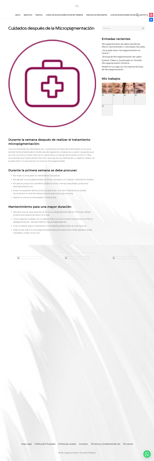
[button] (137, 15)
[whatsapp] (29, 347)
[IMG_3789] (107, 88)
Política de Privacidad (45, 444)
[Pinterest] (151, 14)
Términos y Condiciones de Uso (105, 444)
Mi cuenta (128, 444)
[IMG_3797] (107, 99)
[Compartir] (151, 19)
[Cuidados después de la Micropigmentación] (52, 41)
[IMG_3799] (118, 99)
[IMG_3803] (107, 110)
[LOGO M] (77, 6)
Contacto (83, 444)
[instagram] (125, 347)
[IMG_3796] (140, 88)
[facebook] (77, 347)
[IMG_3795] (129, 88)
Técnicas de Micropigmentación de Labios (121, 57)
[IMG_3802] (140, 99)
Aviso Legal (26, 444)
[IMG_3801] (129, 99)
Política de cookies (67, 444)
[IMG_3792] (118, 88)
